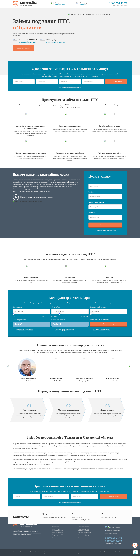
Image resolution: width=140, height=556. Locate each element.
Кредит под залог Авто (57, 537)
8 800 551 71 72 (118, 3)
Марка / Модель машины (96, 202)
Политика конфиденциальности (85, 535)
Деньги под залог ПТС (83, 526)
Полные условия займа (101, 330)
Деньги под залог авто (83, 529)
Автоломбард (55, 526)
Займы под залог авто (57, 532)
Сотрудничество (82, 537)
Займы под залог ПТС (57, 529)
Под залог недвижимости (84, 532)
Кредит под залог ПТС (57, 535)
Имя (89, 181)
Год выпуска (92, 212)
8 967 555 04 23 (113, 541)
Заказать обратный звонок (120, 5)
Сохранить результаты (24, 330)
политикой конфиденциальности (73, 87)
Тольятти (83, 4)
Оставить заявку (23, 48)
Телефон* (91, 192)
